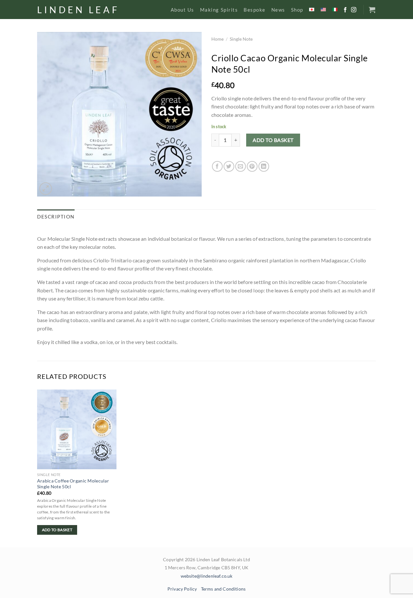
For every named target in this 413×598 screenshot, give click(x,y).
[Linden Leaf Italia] (335, 9)
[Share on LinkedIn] (263, 166)
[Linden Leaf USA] (324, 9)
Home (217, 39)
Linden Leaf (78, 9)
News (278, 10)
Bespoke (255, 10)
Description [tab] (56, 216)
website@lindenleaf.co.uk (207, 576)
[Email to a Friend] (240, 166)
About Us (182, 10)
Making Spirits (219, 10)
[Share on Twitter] (229, 166)
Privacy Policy (182, 589)
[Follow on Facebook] (345, 10)
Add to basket (273, 140)
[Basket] (372, 10)
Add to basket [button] (57, 530)
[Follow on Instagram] (353, 10)
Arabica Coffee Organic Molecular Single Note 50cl (73, 484)
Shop (297, 10)
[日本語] (312, 9)
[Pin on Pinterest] (252, 166)
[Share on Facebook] (217, 166)
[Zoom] (45, 188)
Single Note (241, 39)
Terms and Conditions (223, 589)
